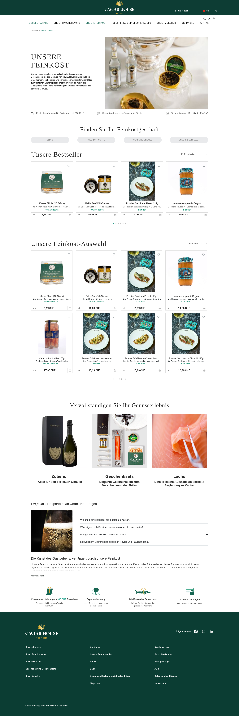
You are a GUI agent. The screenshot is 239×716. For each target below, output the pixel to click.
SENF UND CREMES (142, 140)
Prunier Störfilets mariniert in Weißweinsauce (96, 359)
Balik (92, 669)
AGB (156, 669)
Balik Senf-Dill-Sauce (97, 203)
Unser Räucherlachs (35, 654)
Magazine (95, 683)
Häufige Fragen (162, 661)
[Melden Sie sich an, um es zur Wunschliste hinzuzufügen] (69, 165)
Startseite (34, 31)
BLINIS (50, 140)
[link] (52, 189)
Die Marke (95, 647)
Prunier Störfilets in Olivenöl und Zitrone (141, 359)
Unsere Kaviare (33, 647)
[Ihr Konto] (209, 18)
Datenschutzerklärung (165, 676)
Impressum (160, 683)
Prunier (94, 661)
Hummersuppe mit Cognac (187, 203)
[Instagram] (204, 631)
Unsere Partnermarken (101, 654)
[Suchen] (204, 18)
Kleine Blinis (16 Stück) (52, 203)
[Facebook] (196, 631)
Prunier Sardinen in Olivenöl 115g (186, 358)
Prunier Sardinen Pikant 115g (142, 203)
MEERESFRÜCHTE (96, 140)
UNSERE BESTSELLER (189, 140)
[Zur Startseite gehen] (119, 7)
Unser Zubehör (33, 676)
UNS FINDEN (183, 11)
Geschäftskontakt (163, 654)
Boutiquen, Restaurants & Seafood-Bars (110, 676)
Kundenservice (161, 647)
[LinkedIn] (211, 631)
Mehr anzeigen (37, 576)
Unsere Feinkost (33, 661)
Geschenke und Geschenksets (40, 669)
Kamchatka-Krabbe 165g (51, 358)
